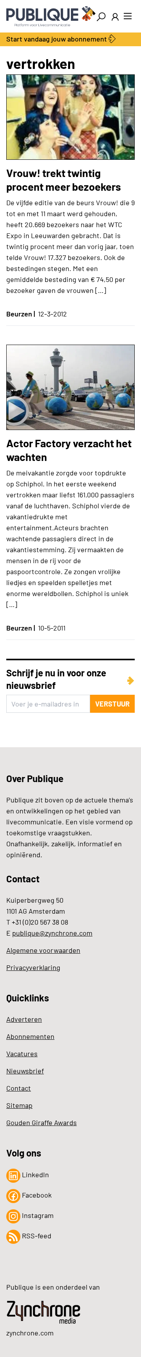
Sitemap (19, 1105)
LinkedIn (34, 1174)
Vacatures (22, 1053)
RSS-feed (35, 1235)
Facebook (36, 1195)
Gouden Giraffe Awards (41, 1122)
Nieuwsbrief (25, 1070)
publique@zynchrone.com (52, 933)
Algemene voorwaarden (43, 950)
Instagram (37, 1215)
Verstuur (112, 703)
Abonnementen (30, 1036)
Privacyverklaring (33, 967)
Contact (18, 1088)
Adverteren (24, 1019)
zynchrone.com (30, 1332)
